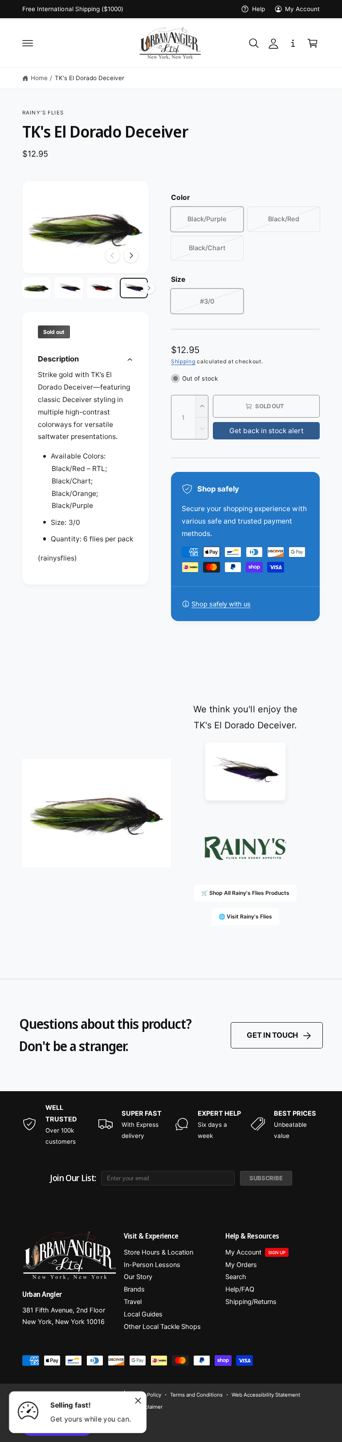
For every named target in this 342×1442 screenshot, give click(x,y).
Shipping (183, 361)
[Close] (138, 1401)
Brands (134, 1289)
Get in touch (272, 1035)
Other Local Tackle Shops (162, 1327)
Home (39, 77)
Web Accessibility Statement (266, 1395)
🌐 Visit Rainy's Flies (245, 916)
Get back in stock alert (266, 431)
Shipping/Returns (251, 1302)
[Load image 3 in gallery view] (101, 288)
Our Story (138, 1277)
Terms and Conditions (196, 1395)
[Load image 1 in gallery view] (36, 288)
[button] (27, 43)
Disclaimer (150, 1407)
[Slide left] (113, 255)
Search (235, 1277)
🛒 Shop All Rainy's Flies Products (245, 893)
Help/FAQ (239, 1289)
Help (258, 8)
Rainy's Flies (43, 113)
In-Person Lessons (152, 1265)
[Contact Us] (293, 43)
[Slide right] (131, 255)
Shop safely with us (221, 604)
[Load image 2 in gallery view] (69, 288)
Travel (133, 1302)
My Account (302, 8)
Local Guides (143, 1314)
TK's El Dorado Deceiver (89, 77)
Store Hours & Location (158, 1252)
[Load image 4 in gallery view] (134, 288)
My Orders (241, 1265)
